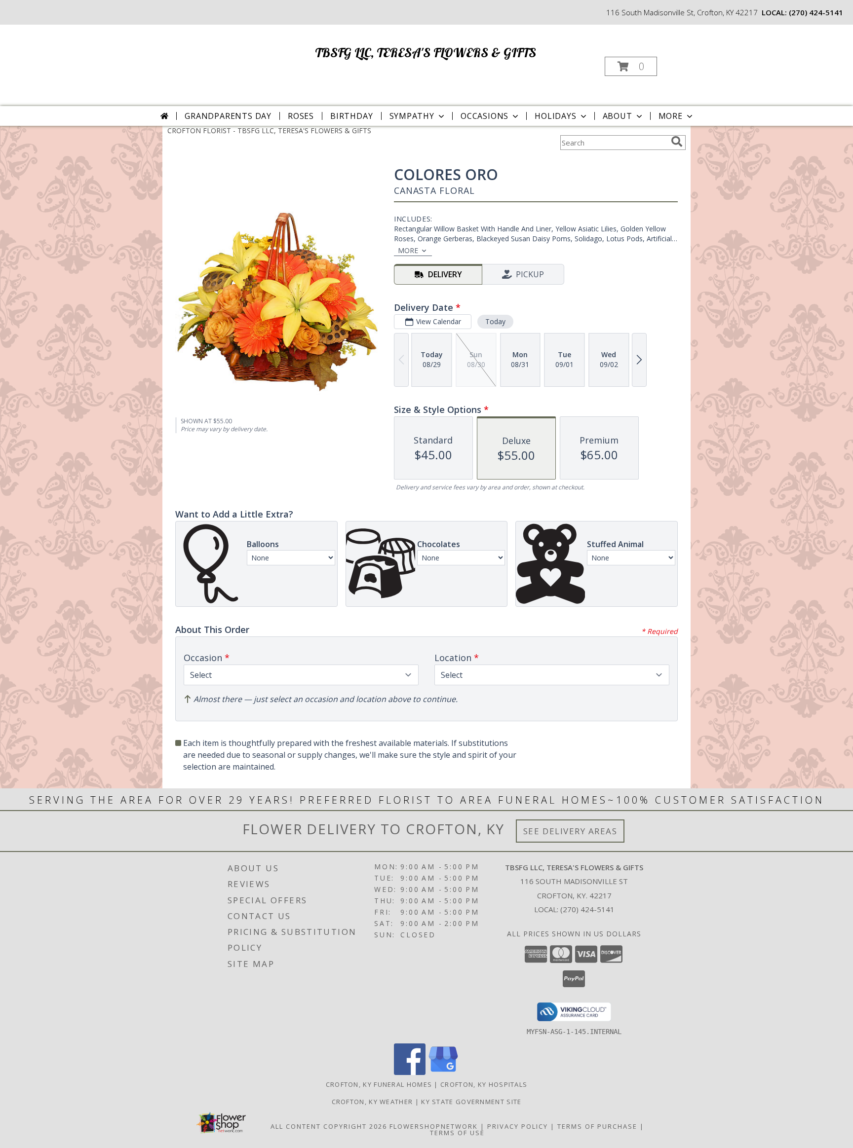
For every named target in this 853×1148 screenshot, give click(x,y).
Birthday (351, 116)
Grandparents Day (228, 116)
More (671, 116)
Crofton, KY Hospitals (483, 1084)
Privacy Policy (517, 1126)
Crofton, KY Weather (372, 1101)
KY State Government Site (471, 1101)
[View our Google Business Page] (443, 1072)
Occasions (484, 116)
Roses (301, 116)
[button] (631, 66)
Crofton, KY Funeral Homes (379, 1084)
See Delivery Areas (570, 831)
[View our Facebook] (410, 1072)
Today (495, 321)
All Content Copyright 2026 (329, 1126)
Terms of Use (457, 1132)
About (617, 116)
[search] (676, 142)
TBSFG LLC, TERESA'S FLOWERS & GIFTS (425, 52)
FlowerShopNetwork (433, 1126)
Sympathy (411, 116)
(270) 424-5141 (816, 12)
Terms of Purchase (597, 1126)
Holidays (555, 116)
